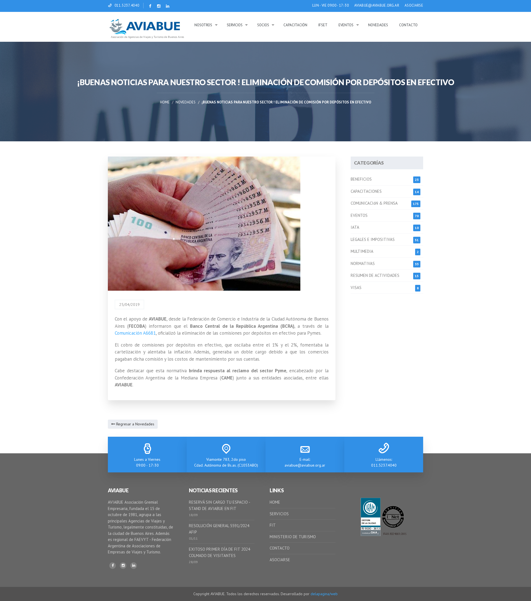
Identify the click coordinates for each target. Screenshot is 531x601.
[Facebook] (112, 565)
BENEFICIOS (361, 179)
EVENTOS (359, 215)
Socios (263, 25)
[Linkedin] (133, 565)
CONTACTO (280, 548)
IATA (355, 227)
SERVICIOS (279, 513)
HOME (275, 502)
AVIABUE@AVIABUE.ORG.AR (376, 5)
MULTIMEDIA (362, 251)
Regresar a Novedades (134, 424)
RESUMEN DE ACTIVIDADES (375, 275)
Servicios (235, 25)
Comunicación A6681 (135, 333)
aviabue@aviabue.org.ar (305, 465)
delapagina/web (324, 593)
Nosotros (203, 25)
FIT (273, 525)
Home (165, 102)
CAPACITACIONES (366, 191)
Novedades (378, 25)
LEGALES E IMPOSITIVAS (373, 239)
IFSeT (322, 25)
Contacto (408, 25)
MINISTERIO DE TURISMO (293, 536)
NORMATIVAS (363, 263)
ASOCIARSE (414, 5)
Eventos (346, 25)
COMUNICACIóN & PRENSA (374, 203)
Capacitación (295, 25)
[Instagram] (123, 565)
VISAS (356, 287)
